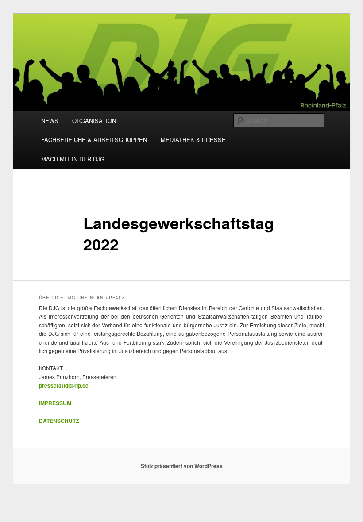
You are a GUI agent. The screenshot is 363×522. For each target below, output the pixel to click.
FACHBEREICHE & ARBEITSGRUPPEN (94, 139)
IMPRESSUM (55, 403)
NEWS (49, 120)
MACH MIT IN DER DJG (72, 159)
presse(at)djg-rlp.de (64, 385)
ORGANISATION (94, 120)
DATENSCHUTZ (59, 421)
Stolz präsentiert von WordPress (182, 466)
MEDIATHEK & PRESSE (193, 139)
